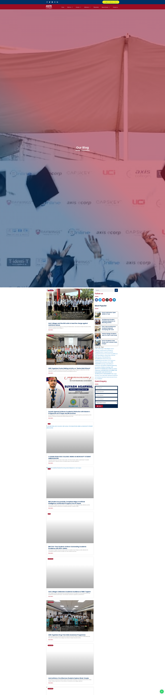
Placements (96, 7)
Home (62, 7)
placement (112, 377)
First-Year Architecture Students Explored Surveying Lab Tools (109, 328)
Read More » (50, 373)
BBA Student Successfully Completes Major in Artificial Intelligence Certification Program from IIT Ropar (66, 502)
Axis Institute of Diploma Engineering (108, 365)
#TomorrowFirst (98, 362)
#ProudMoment (98, 358)
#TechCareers (112, 360)
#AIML (96, 348)
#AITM (99, 348)
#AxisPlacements (103, 350)
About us (69, 7)
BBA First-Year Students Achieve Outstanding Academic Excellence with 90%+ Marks (67, 547)
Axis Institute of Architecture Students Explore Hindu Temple (68, 678)
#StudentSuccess (98, 360)
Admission (86, 7)
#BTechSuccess (110, 350)
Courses (77, 7)
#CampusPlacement (99, 352)
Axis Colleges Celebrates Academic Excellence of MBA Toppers (69, 592)
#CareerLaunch (107, 353)
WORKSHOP (99, 378)
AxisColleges (103, 363)
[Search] (116, 290)
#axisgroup (97, 350)
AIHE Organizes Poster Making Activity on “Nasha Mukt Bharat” (69, 368)
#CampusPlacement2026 (108, 352)
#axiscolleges (107, 348)
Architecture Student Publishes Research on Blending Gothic (108, 321)
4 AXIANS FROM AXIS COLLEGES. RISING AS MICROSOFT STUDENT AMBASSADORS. (69, 457)
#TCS (109, 360)
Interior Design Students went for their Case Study (109, 334)
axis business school (106, 362)
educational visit (111, 375)
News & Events (105, 7)
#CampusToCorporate (99, 353)
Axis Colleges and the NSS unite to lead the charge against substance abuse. (68, 324)
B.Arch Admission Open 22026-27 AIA (109, 313)
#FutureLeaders (108, 355)
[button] (162, 691)
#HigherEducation (98, 357)
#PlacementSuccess (106, 357)
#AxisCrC (112, 348)
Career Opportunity (103, 375)
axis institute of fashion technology (102, 367)
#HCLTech (113, 355)
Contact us (115, 7)
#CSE (96, 355)
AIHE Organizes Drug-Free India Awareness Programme (66, 635)
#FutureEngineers (100, 355)
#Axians (102, 348)
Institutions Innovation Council (103, 377)
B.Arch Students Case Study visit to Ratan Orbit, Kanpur (109, 342)
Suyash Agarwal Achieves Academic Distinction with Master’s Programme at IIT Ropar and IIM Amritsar (69, 412)
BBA (112, 373)
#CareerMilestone (114, 353)
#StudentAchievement (106, 358)
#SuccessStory (105, 360)
